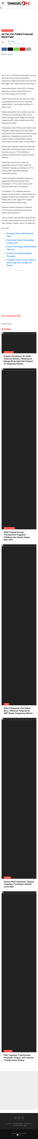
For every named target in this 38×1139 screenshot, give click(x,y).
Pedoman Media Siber (19, 1125)
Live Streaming (18, 1123)
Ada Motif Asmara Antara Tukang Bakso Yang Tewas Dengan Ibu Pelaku (21, 262)
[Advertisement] (19, 291)
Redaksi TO (28, 1123)
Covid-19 (9, 1123)
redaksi (12, 41)
